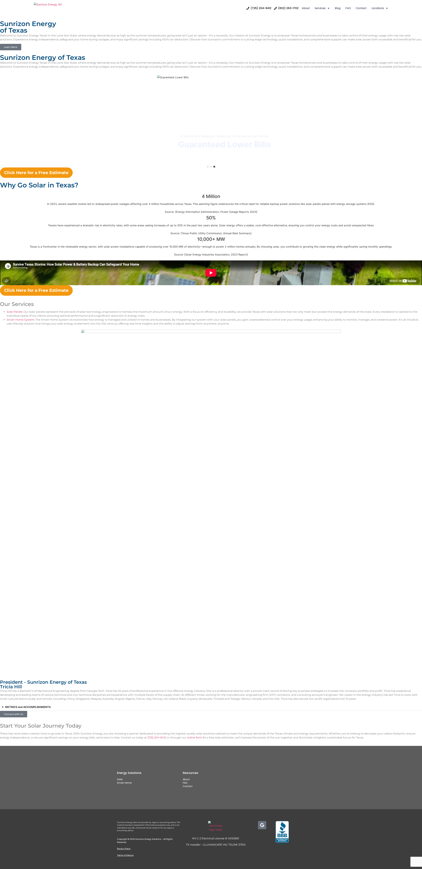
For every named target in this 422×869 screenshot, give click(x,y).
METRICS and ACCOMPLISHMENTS (28, 707)
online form (194, 737)
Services (320, 8)
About (306, 8)
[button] (208, 166)
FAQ (348, 8)
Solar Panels (14, 311)
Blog (337, 8)
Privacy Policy (124, 848)
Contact (361, 8)
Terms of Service (125, 855)
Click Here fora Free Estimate (36, 172)
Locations (378, 8)
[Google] (262, 825)
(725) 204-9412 (156, 737)
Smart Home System (20, 319)
